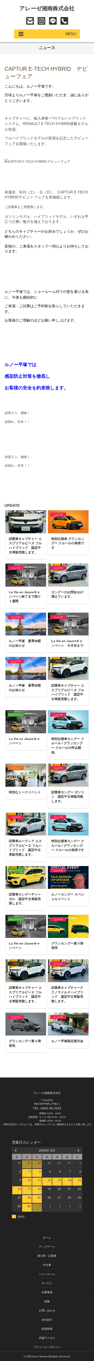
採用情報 (47, 1328)
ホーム (47, 1237)
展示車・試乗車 (47, 1255)
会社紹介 (47, 1319)
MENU (70, 34)
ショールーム (47, 1274)
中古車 (47, 1265)
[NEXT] (78, 1150)
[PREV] (16, 1150)
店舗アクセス (47, 1338)
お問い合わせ (30, 21)
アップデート (47, 1246)
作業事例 (47, 1292)
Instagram (41, 21)
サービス (47, 1283)
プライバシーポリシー (47, 1347)
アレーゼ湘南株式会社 (47, 8)
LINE (53, 21)
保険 (47, 1301)
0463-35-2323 (64, 21)
